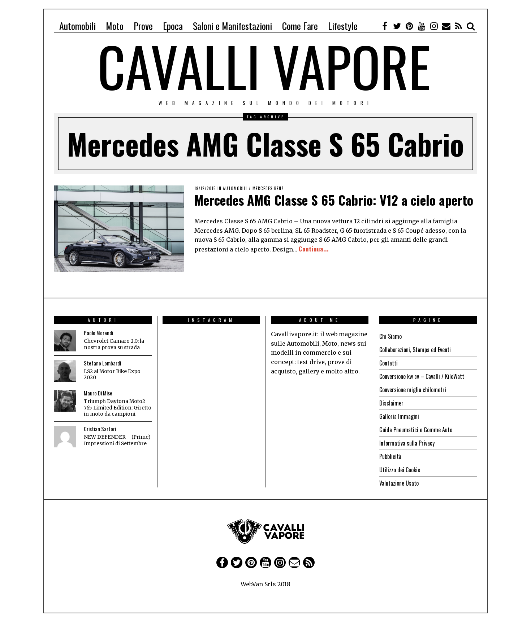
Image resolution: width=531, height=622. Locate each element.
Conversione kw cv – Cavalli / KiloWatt (421, 376)
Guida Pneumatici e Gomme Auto (415, 429)
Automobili (77, 26)
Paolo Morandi (98, 333)
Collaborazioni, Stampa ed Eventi (415, 349)
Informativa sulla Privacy (407, 443)
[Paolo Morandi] (65, 340)
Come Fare (300, 26)
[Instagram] (434, 26)
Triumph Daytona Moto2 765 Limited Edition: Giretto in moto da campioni (117, 407)
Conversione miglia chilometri (412, 389)
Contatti (388, 363)
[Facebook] (385, 26)
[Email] (446, 26)
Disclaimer (391, 403)
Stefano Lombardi (102, 363)
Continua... (314, 249)
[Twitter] (397, 26)
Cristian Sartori (100, 429)
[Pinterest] (409, 26)
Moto (115, 26)
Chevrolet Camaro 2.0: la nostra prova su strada (114, 344)
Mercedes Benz (268, 188)
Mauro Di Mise (98, 393)
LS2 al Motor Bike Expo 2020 (112, 374)
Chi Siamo (390, 336)
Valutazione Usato (399, 483)
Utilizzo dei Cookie (399, 469)
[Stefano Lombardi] (65, 371)
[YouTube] (421, 26)
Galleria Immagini (399, 416)
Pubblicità (390, 456)
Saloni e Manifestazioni (232, 26)
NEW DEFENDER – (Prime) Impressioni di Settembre (117, 440)
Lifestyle (343, 26)
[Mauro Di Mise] (65, 401)
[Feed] (458, 26)
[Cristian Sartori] (65, 436)
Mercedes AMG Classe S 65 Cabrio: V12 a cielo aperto (333, 199)
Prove (143, 26)
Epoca (173, 26)
